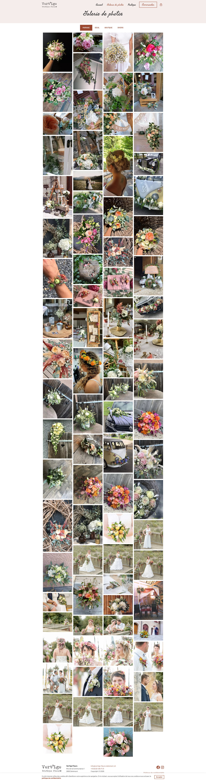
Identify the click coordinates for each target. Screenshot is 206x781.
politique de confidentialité (51, 778)
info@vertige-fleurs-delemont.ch (103, 766)
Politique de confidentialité (154, 773)
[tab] (86, 28)
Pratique (132, 5)
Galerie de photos (115, 5)
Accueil (99, 5)
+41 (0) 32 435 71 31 (97, 769)
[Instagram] (162, 767)
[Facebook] (158, 767)
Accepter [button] (159, 777)
